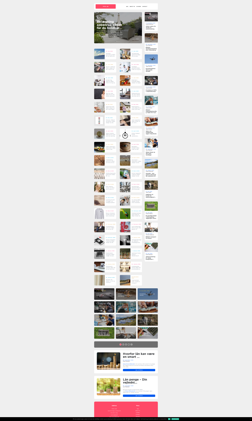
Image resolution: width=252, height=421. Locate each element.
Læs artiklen (139, 370)
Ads (127, 6)
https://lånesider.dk (130, 391)
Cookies (138, 6)
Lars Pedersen (135, 40)
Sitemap (138, 416)
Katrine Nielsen (149, 213)
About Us (132, 6)
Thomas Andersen (150, 234)
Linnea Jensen (149, 107)
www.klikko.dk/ (115, 417)
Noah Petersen (126, 361)
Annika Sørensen (149, 24)
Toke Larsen (148, 192)
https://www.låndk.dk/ (129, 364)
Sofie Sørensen (149, 254)
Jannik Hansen (149, 66)
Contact (144, 6)
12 (131, 344)
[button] (116, 41)
